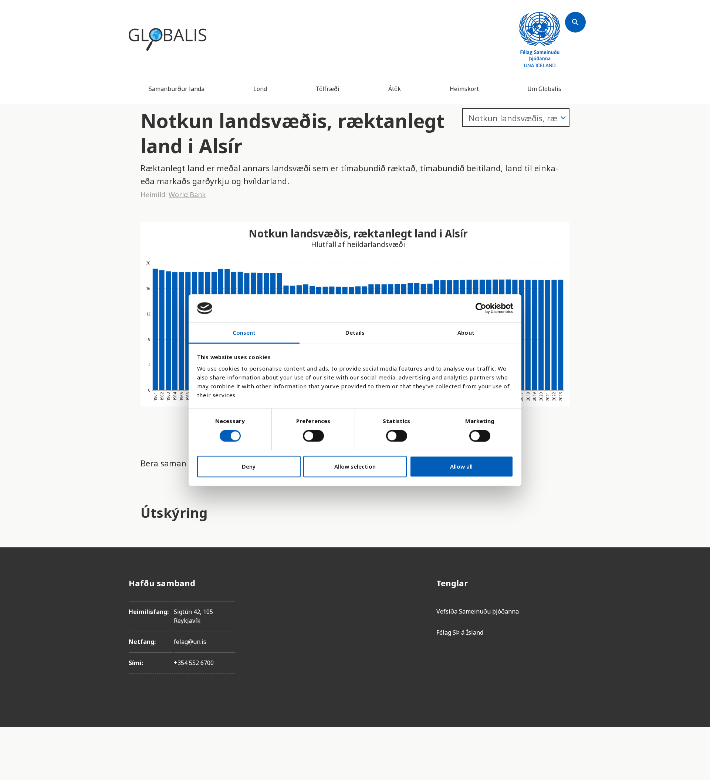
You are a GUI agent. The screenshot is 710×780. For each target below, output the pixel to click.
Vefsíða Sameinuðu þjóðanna (477, 611)
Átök (394, 88)
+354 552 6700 (194, 663)
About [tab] (465, 333)
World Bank (187, 194)
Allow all (461, 466)
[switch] (313, 436)
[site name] (167, 39)
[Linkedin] (575, 645)
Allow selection (355, 466)
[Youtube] (575, 666)
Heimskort (464, 88)
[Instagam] (575, 604)
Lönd (260, 88)
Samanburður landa (176, 88)
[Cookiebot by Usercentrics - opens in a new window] (481, 308)
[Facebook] (575, 583)
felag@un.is (190, 642)
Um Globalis (544, 88)
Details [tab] (355, 333)
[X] (575, 624)
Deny (249, 466)
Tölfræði (327, 88)
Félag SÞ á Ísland (459, 632)
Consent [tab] (244, 333)
